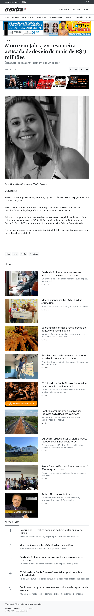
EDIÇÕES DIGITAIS (82, 9)
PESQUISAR (65, 9)
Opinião (79, 17)
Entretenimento (56, 17)
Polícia (89, 17)
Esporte (70, 17)
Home (7, 17)
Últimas (15, 17)
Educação (41, 17)
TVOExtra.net (28, 17)
